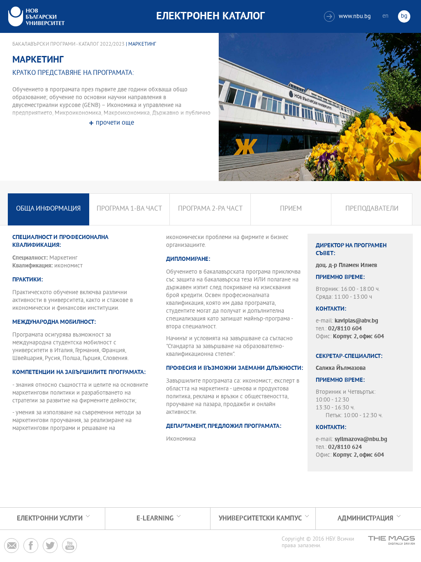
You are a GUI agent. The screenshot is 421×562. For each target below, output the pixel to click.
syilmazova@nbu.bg (361, 440)
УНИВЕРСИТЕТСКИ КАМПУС (260, 518)
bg (404, 16)
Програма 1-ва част (129, 209)
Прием (291, 209)
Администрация (365, 518)
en (385, 16)
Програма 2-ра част (210, 209)
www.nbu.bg (348, 17)
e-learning (154, 518)
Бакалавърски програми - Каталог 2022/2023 (68, 44)
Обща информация (48, 209)
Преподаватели (371, 209)
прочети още (115, 123)
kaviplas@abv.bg (356, 321)
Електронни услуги (50, 518)
